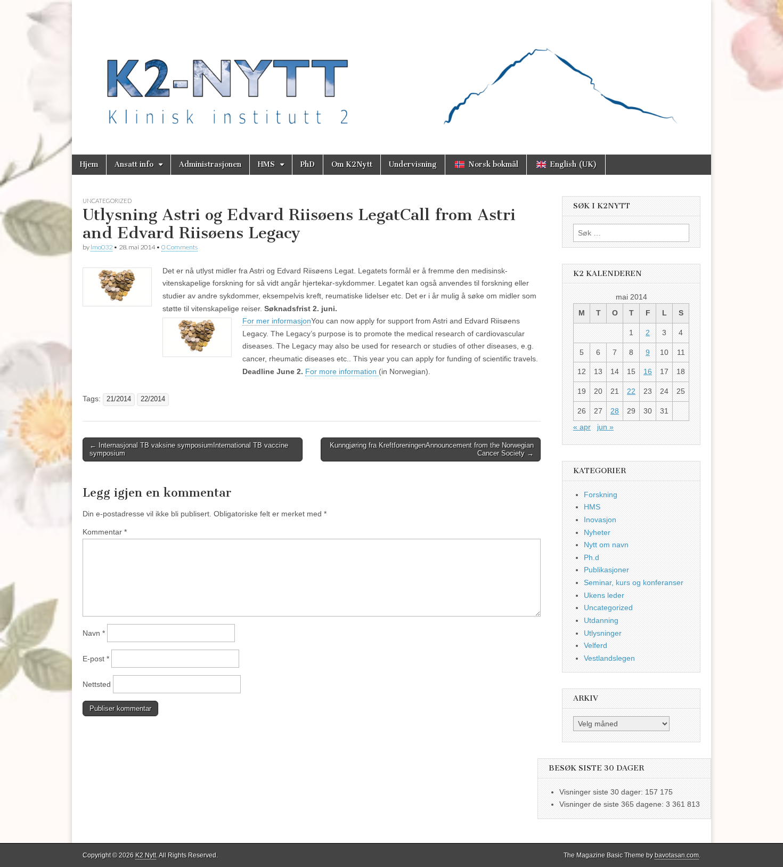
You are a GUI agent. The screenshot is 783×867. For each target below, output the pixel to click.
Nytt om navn (606, 544)
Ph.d (591, 557)
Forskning (600, 494)
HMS (266, 164)
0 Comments (179, 247)
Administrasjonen (210, 164)
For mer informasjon (276, 321)
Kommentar (105, 532)
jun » (605, 427)
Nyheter (597, 532)
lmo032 (101, 247)
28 (614, 411)
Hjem (89, 164)
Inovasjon (600, 519)
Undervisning (413, 164)
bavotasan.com (677, 855)
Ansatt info (134, 164)
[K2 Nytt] (391, 69)
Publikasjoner (606, 569)
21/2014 (119, 399)
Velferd (595, 645)
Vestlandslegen (609, 658)
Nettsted (97, 684)
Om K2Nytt (351, 164)
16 (647, 371)
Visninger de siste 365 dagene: (612, 804)
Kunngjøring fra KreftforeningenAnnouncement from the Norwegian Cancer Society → (432, 449)
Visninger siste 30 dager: (602, 792)
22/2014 (153, 399)
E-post (96, 658)
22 (631, 391)
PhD (307, 164)
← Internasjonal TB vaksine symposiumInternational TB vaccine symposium (188, 449)
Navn (94, 633)
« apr (582, 427)
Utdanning (601, 620)
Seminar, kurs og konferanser (633, 582)
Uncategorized (107, 200)
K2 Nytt (145, 855)
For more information (342, 371)
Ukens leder (604, 595)
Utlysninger (603, 633)
